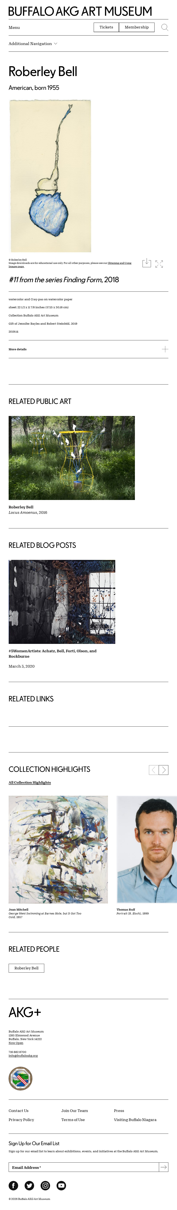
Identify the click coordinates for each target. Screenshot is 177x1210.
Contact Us (18, 1110)
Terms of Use (73, 1119)
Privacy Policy (21, 1119)
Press (119, 1110)
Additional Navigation (30, 43)
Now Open (16, 1043)
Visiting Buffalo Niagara (135, 1119)
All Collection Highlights (30, 782)
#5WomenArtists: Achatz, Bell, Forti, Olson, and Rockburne (52, 654)
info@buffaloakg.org (23, 1055)
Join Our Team (74, 1110)
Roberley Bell (43, 71)
